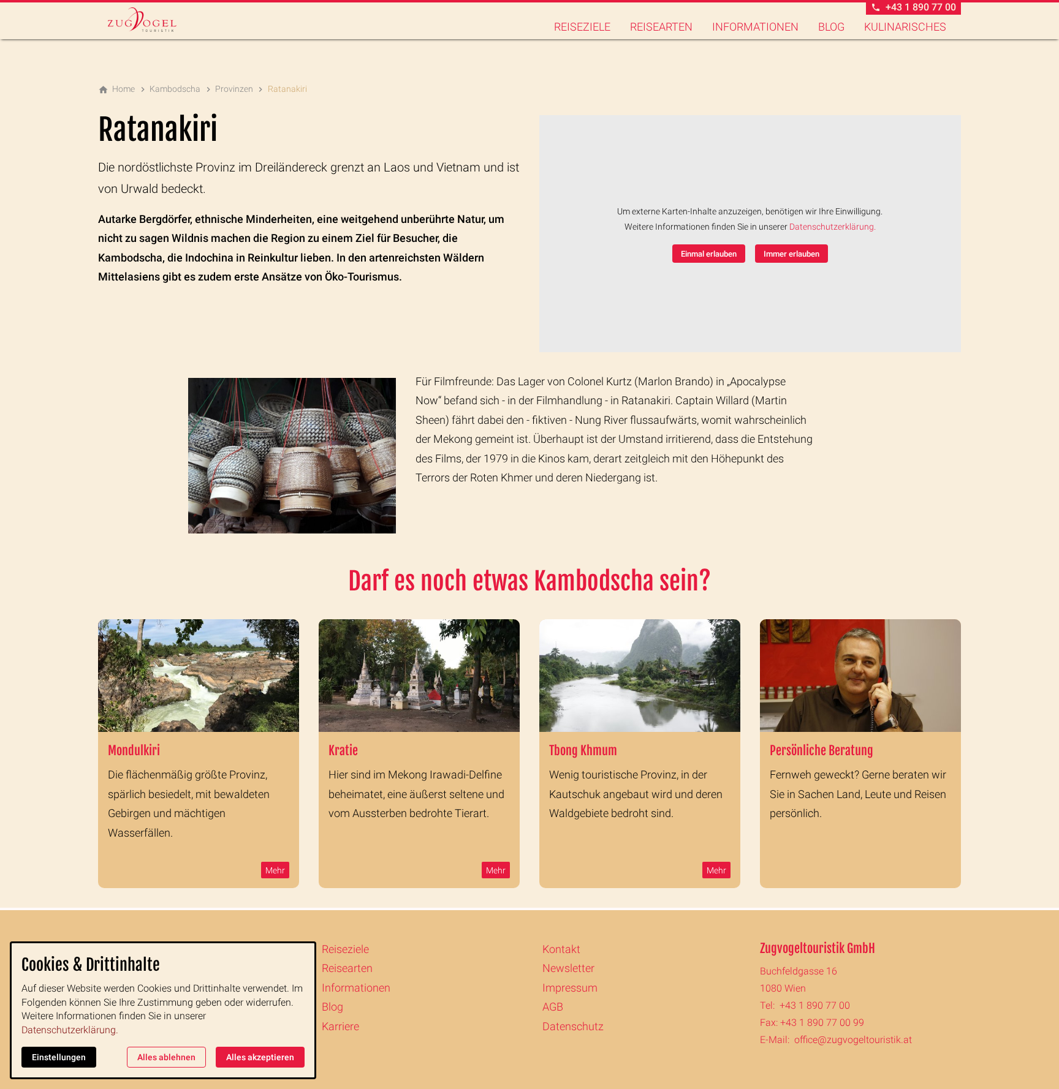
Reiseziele (582, 26)
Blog (831, 26)
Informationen (755, 26)
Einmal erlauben (709, 253)
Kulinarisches (905, 26)
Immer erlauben (791, 253)
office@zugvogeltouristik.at (853, 1040)
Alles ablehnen (166, 1057)
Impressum (570, 987)
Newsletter (568, 968)
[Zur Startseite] (157, 19)
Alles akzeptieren (260, 1057)
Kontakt (561, 949)
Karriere (340, 1026)
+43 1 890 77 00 (815, 1005)
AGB (552, 1006)
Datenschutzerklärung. (832, 227)
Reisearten (661, 26)
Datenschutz (573, 1026)
